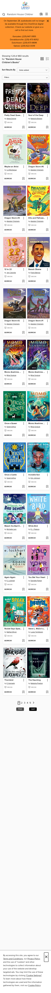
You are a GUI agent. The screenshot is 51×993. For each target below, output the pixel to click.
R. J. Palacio (35, 529)
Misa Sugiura (11, 375)
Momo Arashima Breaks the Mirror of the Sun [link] (37, 372)
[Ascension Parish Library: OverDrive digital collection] (25, 5)
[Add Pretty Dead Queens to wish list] (23, 127)
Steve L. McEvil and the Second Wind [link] (37, 629)
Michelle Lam (11, 529)
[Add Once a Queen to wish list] (23, 435)
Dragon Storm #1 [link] (35, 321)
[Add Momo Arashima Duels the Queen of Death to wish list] (47, 435)
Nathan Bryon (12, 632)
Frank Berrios (35, 273)
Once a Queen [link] (10, 423)
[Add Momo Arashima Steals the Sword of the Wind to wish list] (23, 384)
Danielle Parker (36, 581)
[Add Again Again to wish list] (23, 589)
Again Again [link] (9, 577)
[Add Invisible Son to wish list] (47, 486)
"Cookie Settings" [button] (34, 975)
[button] (42, 59)
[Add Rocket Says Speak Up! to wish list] (23, 641)
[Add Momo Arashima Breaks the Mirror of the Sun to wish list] (47, 384)
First (20, 709)
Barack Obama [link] (34, 269)
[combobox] (20, 14)
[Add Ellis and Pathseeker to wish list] (47, 230)
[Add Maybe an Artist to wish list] (23, 178)
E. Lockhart (11, 581)
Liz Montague (12, 170)
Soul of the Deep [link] (35, 115)
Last (33, 709)
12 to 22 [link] (8, 269)
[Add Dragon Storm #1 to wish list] (47, 332)
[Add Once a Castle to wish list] (23, 486)
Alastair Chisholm (37, 170)
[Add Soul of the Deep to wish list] (47, 127)
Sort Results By (8, 70)
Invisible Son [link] (34, 475)
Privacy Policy (33, 958)
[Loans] (41, 14)
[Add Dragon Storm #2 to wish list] (23, 332)
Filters (6, 77)
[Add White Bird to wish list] (47, 538)
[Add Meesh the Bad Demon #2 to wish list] (23, 538)
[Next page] (33, 702)
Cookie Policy (34, 985)
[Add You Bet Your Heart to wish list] (47, 589)
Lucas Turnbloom (37, 632)
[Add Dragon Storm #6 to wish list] (47, 178)
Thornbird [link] (8, 680)
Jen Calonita (11, 273)
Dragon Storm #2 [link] (12, 321)
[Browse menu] (46, 14)
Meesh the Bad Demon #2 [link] (13, 526)
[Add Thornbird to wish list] (23, 692)
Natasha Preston (37, 683)
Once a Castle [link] (10, 475)
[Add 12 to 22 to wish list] (23, 281)
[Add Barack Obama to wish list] (47, 281)
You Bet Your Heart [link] (36, 577)
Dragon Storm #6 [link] (36, 167)
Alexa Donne (11, 119)
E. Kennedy (11, 683)
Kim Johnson (35, 478)
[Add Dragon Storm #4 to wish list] (23, 230)
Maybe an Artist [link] (11, 167)
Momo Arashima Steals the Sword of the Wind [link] (13, 372)
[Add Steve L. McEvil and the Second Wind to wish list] (47, 641)
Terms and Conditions (13, 958)
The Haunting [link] (34, 680)
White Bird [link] (33, 526)
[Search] (3, 14)
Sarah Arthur (11, 427)
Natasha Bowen (36, 119)
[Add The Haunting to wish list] (47, 692)
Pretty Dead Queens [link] (13, 115)
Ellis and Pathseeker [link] (37, 218)
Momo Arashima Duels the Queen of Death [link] (37, 423)
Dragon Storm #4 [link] (12, 218)
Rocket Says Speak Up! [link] (13, 629)
